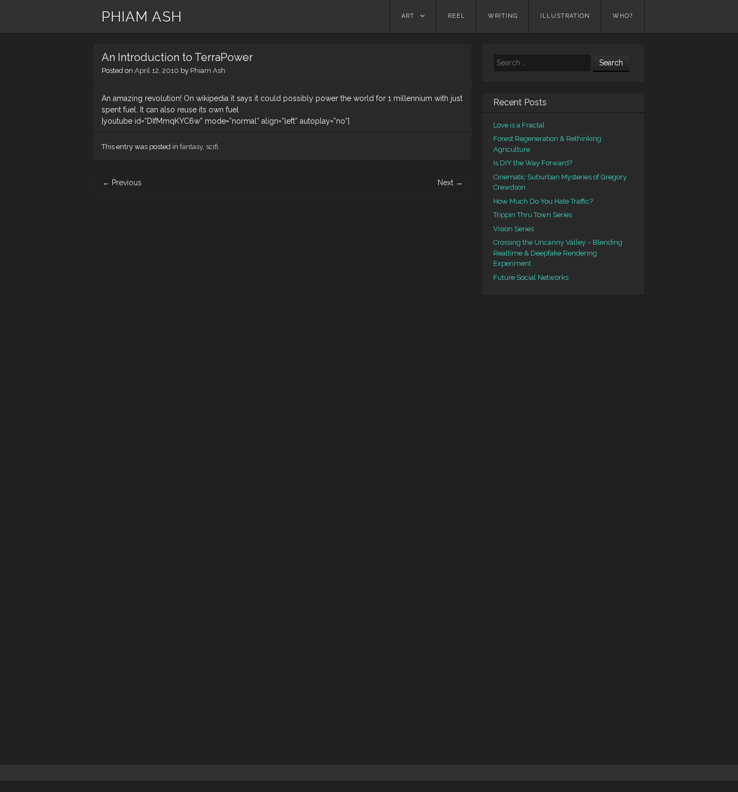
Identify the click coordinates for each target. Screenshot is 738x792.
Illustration (565, 15)
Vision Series (513, 229)
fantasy (191, 147)
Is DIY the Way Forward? (532, 163)
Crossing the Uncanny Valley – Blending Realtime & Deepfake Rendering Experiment (557, 252)
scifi (212, 147)
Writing (503, 15)
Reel (456, 15)
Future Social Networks (530, 277)
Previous (122, 182)
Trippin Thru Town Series (532, 215)
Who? (623, 15)
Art (407, 15)
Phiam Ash (207, 70)
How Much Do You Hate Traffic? (543, 201)
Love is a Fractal (519, 125)
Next (450, 182)
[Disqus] (282, 346)
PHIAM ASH (142, 17)
